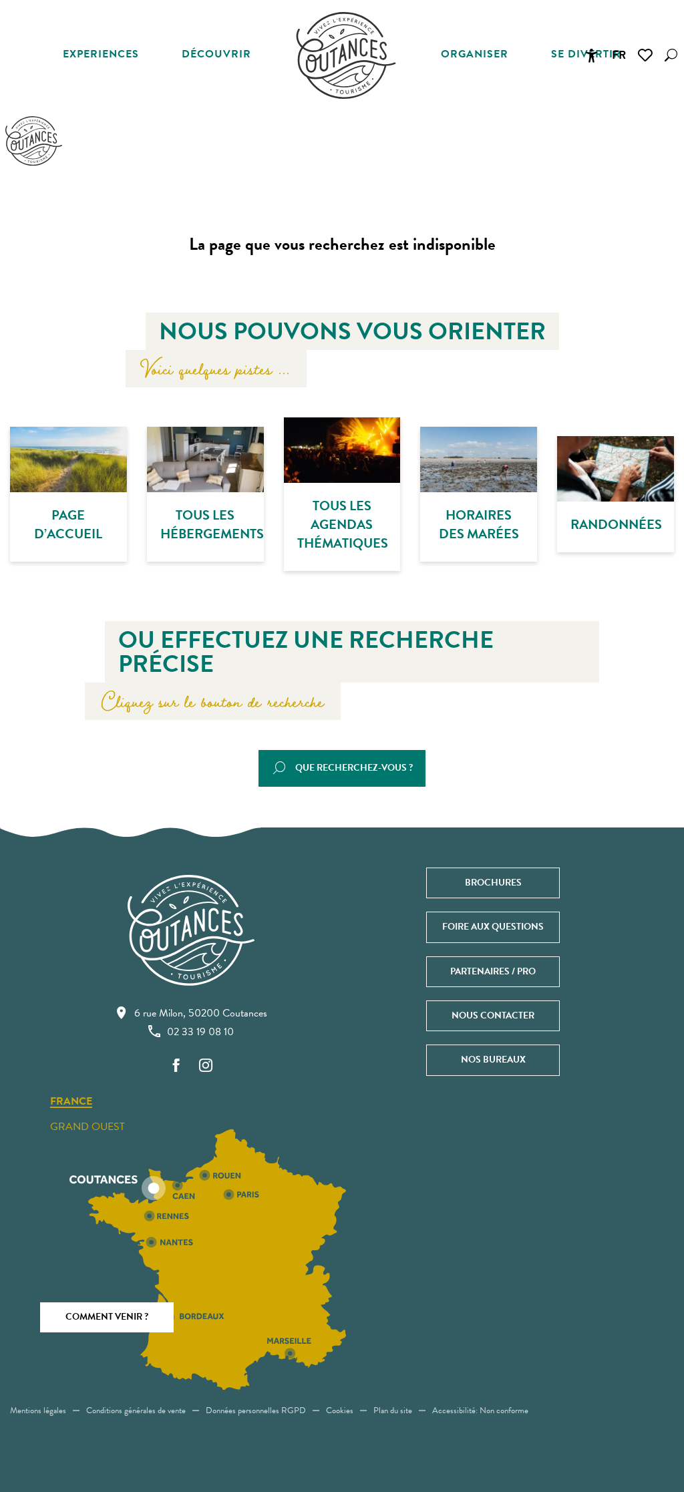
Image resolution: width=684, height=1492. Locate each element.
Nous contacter (493, 1015)
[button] (671, 55)
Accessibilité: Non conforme (480, 1410)
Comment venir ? (106, 1317)
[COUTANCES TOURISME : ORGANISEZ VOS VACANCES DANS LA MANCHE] (346, 55)
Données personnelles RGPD (256, 1410)
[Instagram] (205, 1066)
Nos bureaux (493, 1060)
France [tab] (71, 1102)
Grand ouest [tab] (87, 1126)
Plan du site (392, 1410)
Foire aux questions (493, 927)
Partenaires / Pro (493, 971)
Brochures (493, 883)
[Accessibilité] (591, 55)
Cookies (339, 1410)
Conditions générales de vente (136, 1410)
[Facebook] (176, 1066)
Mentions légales (38, 1410)
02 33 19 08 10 (200, 1032)
